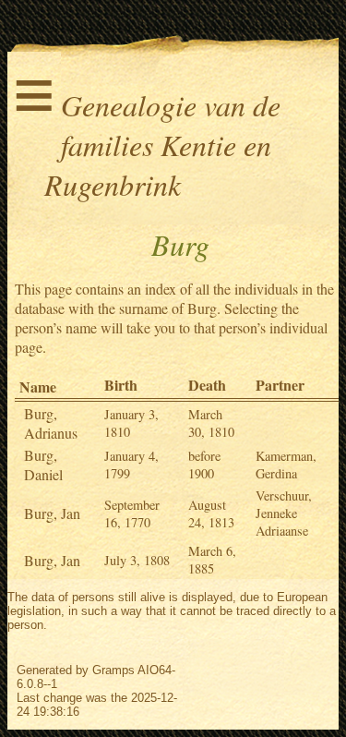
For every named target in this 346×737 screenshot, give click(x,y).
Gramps (113, 670)
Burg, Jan (52, 513)
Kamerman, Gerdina (286, 464)
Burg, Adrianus (51, 423)
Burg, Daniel (43, 464)
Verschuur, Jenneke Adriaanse (284, 513)
